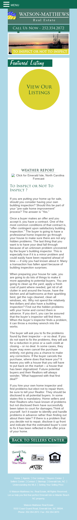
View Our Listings (39, 90)
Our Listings (38, 478)
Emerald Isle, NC (56, 481)
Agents (26, 478)
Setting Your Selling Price (51, 485)
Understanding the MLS (24, 485)
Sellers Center (17, 481)
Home (17, 478)
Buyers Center (54, 478)
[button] (7, 4)
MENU (15, 5)
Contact (31, 481)
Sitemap (42, 481)
